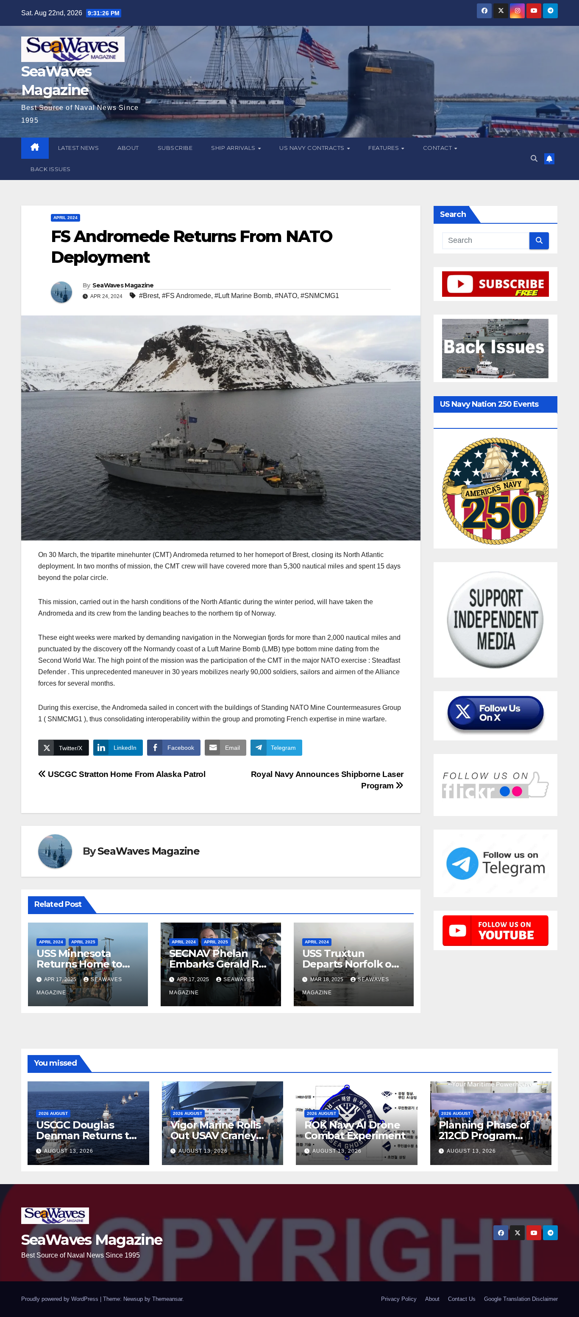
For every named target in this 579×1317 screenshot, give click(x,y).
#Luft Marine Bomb (242, 295)
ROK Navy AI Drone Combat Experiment (354, 1130)
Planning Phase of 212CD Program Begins (484, 1135)
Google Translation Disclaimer (521, 1299)
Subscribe (175, 147)
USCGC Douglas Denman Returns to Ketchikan (85, 1135)
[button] (534, 158)
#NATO (286, 295)
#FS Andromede (186, 295)
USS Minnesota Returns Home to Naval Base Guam (79, 964)
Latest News (78, 147)
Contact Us (462, 1299)
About (128, 147)
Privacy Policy (399, 1299)
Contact (438, 147)
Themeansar (167, 1299)
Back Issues (51, 169)
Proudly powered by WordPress (60, 1299)
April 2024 (65, 217)
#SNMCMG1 (320, 295)
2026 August (53, 1113)
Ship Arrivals (234, 147)
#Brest (149, 295)
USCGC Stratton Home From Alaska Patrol (126, 774)
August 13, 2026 (68, 1151)
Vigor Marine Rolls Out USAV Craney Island (215, 1135)
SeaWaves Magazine (123, 285)
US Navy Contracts (312, 147)
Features (384, 147)
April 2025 (83, 942)
